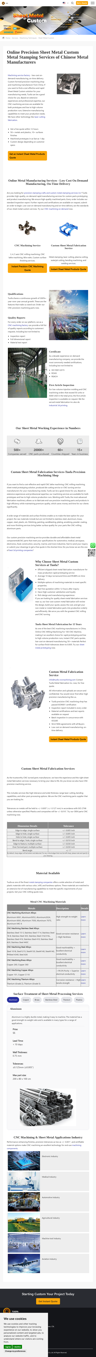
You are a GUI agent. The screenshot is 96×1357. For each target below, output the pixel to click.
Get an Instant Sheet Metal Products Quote (27, 155)
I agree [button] (8, 1347)
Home (8, 38)
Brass (37, 999)
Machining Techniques (28, 38)
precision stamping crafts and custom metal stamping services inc (52, 192)
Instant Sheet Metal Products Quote (68, 269)
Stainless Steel (51, 999)
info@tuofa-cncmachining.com (62, 679)
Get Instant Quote (48, 1301)
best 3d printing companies (21, 550)
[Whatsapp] (81, 545)
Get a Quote (82, 3)
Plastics (79, 999)
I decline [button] (17, 1347)
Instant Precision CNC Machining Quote (28, 268)
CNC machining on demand (56, 208)
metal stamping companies (40, 882)
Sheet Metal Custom (46, 38)
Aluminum (13, 999)
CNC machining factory (18, 325)
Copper (26, 999)
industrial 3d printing (58, 405)
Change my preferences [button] (15, 1351)
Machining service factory (19, 75)
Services (15, 38)
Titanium (66, 999)
